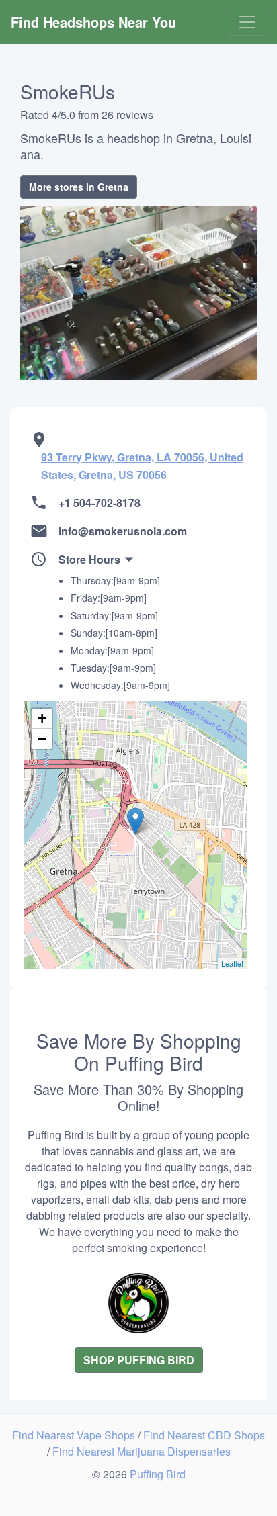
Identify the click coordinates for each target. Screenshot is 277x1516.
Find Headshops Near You (93, 22)
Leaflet (232, 963)
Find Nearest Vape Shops (75, 1435)
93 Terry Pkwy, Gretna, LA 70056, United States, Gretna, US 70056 (142, 465)
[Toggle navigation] (247, 22)
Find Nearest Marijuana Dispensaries (141, 1451)
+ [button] (42, 718)
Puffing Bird (158, 1474)
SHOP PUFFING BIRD (138, 1360)
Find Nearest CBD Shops (204, 1435)
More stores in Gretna (78, 186)
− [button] (42, 738)
